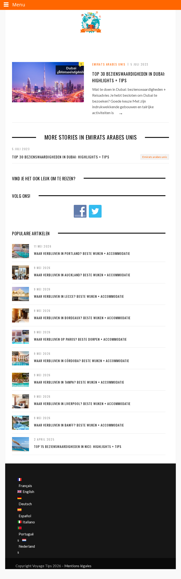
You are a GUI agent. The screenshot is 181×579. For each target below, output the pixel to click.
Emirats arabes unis (108, 64)
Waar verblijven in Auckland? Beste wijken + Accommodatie (82, 274)
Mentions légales (77, 566)
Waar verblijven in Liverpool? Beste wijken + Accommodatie (82, 403)
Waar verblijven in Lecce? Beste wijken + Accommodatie (79, 296)
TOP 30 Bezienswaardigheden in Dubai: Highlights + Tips (60, 156)
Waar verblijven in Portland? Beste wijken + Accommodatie (82, 253)
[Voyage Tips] (90, 22)
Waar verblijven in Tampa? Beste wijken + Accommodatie (79, 382)
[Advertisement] (91, 46)
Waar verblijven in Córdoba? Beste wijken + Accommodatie (81, 360)
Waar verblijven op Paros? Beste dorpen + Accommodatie (80, 339)
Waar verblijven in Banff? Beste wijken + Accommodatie (79, 424)
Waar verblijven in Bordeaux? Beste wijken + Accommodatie (82, 317)
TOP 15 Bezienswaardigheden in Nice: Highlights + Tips (77, 446)
